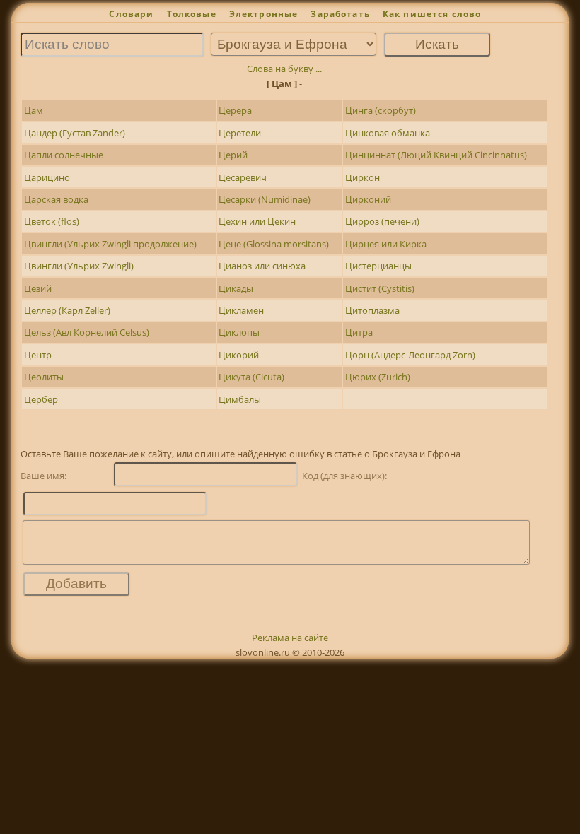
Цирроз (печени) (382, 221)
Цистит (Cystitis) (379, 288)
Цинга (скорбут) (380, 110)
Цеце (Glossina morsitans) (274, 243)
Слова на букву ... (284, 68)
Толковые (191, 13)
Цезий (38, 288)
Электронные (263, 13)
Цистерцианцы (378, 265)
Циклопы (239, 332)
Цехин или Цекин (257, 221)
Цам (33, 110)
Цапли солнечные (63, 154)
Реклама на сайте (290, 637)
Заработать (340, 13)
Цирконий (368, 199)
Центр (38, 354)
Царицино (47, 177)
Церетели (240, 133)
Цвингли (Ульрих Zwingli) (79, 265)
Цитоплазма (372, 310)
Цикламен (241, 310)
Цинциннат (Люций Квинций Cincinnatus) (436, 154)
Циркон (362, 177)
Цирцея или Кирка (386, 243)
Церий (233, 154)
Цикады (236, 288)
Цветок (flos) (51, 221)
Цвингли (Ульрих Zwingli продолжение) (110, 243)
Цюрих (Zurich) (377, 376)
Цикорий (239, 354)
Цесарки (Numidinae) (265, 199)
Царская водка (56, 199)
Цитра (359, 332)
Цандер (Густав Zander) (74, 133)
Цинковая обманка (387, 133)
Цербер (41, 399)
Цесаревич (243, 177)
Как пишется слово (432, 13)
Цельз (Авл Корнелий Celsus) (86, 332)
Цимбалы (240, 399)
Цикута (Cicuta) (251, 376)
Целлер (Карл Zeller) (67, 310)
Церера (235, 110)
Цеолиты (44, 376)
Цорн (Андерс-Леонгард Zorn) (410, 354)
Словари (131, 13)
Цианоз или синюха (262, 265)
